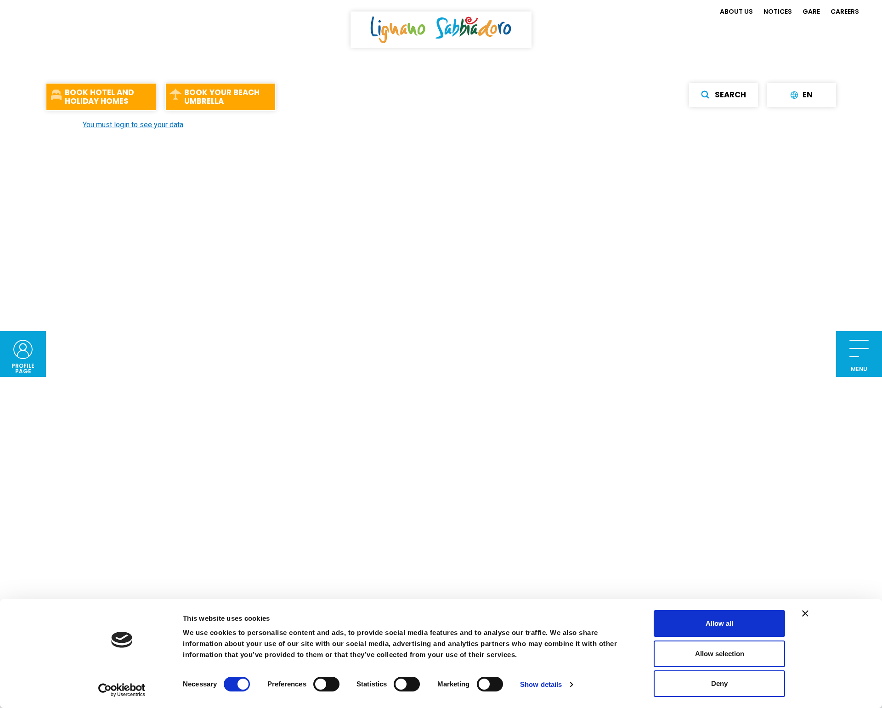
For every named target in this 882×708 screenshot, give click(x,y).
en (808, 94)
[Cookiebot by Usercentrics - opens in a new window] (122, 690)
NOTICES (777, 11)
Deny (719, 683)
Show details (541, 684)
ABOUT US (736, 11)
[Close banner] (805, 613)
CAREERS (845, 11)
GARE (811, 11)
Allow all (719, 623)
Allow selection (719, 653)
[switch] (326, 684)
